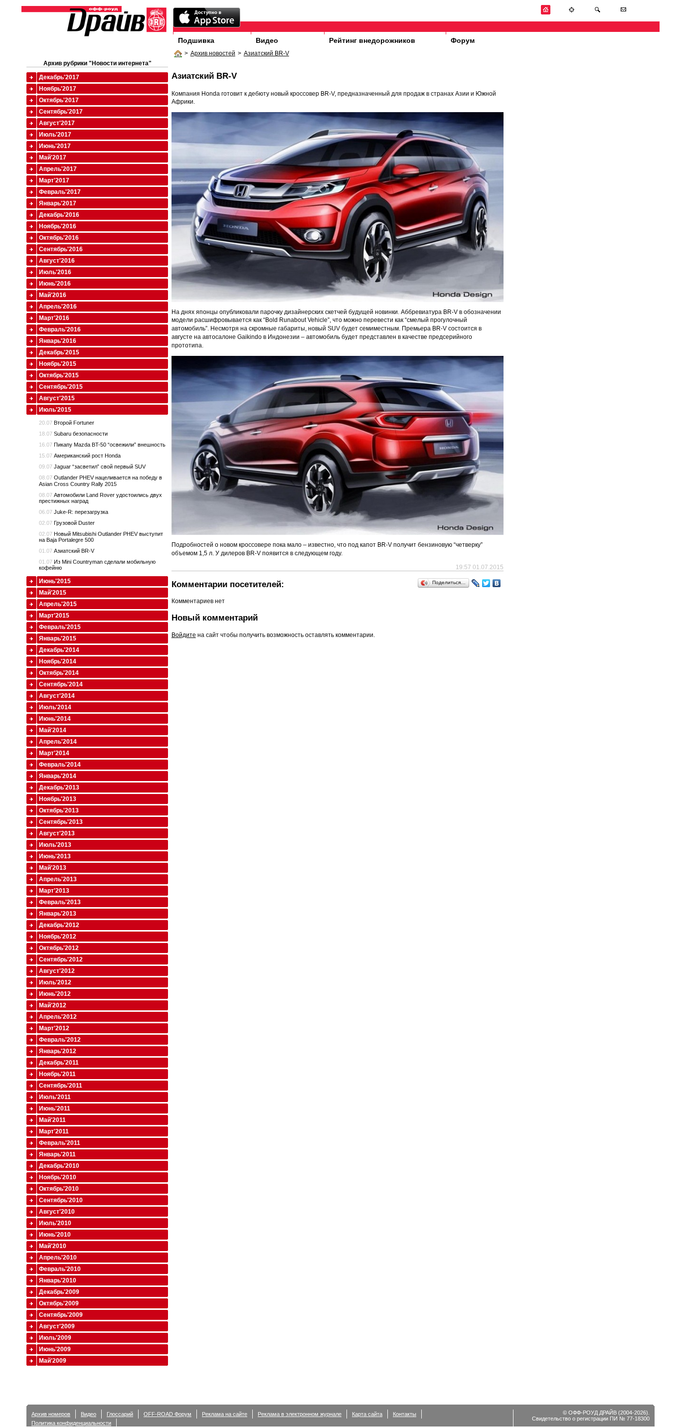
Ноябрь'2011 (57, 1074)
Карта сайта (367, 1414)
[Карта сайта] (571, 12)
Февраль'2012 (60, 1039)
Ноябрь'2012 (57, 936)
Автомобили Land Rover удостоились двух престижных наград (100, 498)
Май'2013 (52, 867)
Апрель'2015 (58, 604)
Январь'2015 (57, 638)
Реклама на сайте (224, 1414)
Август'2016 (57, 260)
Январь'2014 (57, 776)
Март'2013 (54, 890)
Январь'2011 (57, 1154)
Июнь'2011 (54, 1108)
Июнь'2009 (55, 1349)
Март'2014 (54, 753)
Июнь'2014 (55, 718)
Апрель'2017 (58, 168)
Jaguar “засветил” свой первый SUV (92, 467)
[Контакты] (623, 12)
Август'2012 (57, 970)
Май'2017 (52, 157)
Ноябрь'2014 (57, 661)
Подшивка (196, 40)
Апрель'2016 (58, 306)
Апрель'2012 (58, 1016)
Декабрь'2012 (59, 925)
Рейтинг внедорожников (372, 40)
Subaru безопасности (73, 434)
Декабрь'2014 (59, 649)
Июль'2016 (55, 272)
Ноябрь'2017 (57, 88)
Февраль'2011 (59, 1142)
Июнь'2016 (55, 283)
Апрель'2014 (58, 741)
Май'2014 (52, 730)
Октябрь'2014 (59, 672)
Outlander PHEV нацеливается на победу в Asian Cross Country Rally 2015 (100, 480)
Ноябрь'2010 (57, 1177)
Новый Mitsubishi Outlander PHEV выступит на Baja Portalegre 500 (101, 537)
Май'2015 (52, 592)
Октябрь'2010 (59, 1188)
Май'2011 (52, 1119)
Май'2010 (52, 1246)
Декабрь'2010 (59, 1165)
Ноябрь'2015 (57, 363)
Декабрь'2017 (59, 77)
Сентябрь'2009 (61, 1314)
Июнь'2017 (55, 146)
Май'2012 (52, 1005)
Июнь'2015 (55, 581)
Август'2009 (57, 1326)
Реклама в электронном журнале (299, 1414)
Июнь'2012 (55, 993)
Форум (463, 40)
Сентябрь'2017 (61, 111)
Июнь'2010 (55, 1234)
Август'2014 (57, 695)
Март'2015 (54, 615)
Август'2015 (57, 398)
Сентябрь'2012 (61, 959)
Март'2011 (54, 1131)
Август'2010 (57, 1211)
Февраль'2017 (60, 191)
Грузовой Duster (67, 523)
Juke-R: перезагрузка (73, 512)
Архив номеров (50, 1414)
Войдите (183, 635)
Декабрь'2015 (59, 352)
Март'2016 (54, 318)
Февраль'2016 (60, 329)
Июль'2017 (55, 134)
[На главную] (545, 12)
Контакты (404, 1414)
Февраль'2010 (60, 1269)
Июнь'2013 (55, 856)
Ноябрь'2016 (57, 226)
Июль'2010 (55, 1223)
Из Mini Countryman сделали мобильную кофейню (97, 565)
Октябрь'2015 (59, 375)
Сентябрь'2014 (61, 684)
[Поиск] (597, 12)
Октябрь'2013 (59, 810)
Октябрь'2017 (59, 100)
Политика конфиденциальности (71, 1423)
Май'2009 (52, 1360)
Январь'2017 (57, 203)
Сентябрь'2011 (60, 1085)
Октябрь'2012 (59, 948)
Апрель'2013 (58, 879)
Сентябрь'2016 (61, 249)
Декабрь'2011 (59, 1062)
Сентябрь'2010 (61, 1200)
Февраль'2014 (60, 764)
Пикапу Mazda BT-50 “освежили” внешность (102, 445)
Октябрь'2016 (59, 237)
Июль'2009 (55, 1337)
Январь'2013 (57, 913)
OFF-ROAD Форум (167, 1414)
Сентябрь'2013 (61, 821)
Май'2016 (52, 295)
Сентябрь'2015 (61, 386)
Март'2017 (54, 180)
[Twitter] (486, 583)
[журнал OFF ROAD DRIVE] (115, 35)
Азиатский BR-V (266, 53)
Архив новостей (212, 53)
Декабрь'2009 (59, 1291)
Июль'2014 (55, 707)
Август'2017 (57, 123)
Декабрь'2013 (59, 787)
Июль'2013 (55, 844)
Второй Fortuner (66, 423)
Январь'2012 (57, 1051)
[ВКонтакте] (497, 583)
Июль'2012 (55, 982)
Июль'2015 (55, 409)
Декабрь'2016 (59, 214)
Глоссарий (120, 1414)
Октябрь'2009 (59, 1303)
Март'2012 (54, 1028)
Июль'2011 (55, 1097)
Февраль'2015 (60, 627)
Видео (267, 40)
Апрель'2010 (58, 1257)
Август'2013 (57, 833)
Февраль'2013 (60, 902)
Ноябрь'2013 (57, 798)
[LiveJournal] (476, 583)
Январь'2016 (57, 340)
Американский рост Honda (80, 456)
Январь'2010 (57, 1280)
